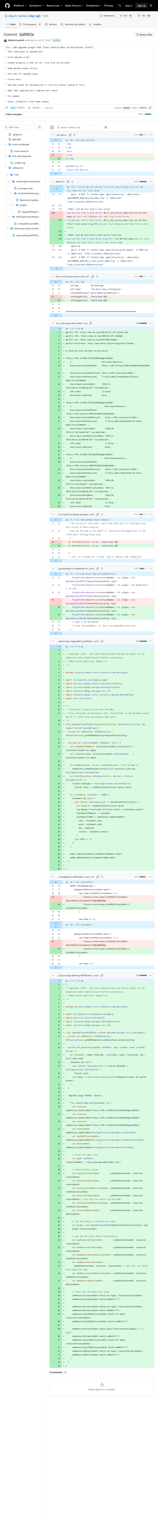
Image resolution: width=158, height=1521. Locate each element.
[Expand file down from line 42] (56, 173)
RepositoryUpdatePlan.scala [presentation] (34, 200)
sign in (99, 1389)
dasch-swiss (18, 16)
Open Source (73, 5)
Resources (53, 5)
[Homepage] (7, 5)
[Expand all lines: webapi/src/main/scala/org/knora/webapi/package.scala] (102, 514)
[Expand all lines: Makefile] (72, 181)
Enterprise (92, 5)
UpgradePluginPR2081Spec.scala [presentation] (33, 235)
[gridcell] (102, 140)
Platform (19, 5)
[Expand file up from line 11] (56, 520)
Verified (56, 40)
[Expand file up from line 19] (56, 282)
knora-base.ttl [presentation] (21, 151)
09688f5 (127, 108)
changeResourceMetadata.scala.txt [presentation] (36, 223)
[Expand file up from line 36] (56, 140)
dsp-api (34, 16)
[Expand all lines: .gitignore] (74, 135)
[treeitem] (23, 133)
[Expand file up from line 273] (56, 189)
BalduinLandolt (16, 40)
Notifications (109, 16)
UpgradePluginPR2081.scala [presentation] (36, 211)
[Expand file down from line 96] (56, 967)
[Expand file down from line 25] (56, 315)
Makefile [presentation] (16, 139)
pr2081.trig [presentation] (19, 163)
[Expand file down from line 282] (56, 268)
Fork (127, 16)
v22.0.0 (49, 107)
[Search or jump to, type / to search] (119, 5)
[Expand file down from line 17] (56, 560)
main (13, 108)
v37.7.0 (35, 107)
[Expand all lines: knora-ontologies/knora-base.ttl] (97, 276)
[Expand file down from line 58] (56, 633)
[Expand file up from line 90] (56, 927)
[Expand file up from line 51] (56, 574)
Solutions (35, 5)
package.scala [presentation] (25, 188)
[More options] (150, 134)
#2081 (89, 47)
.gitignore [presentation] (17, 134)
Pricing (108, 5)
